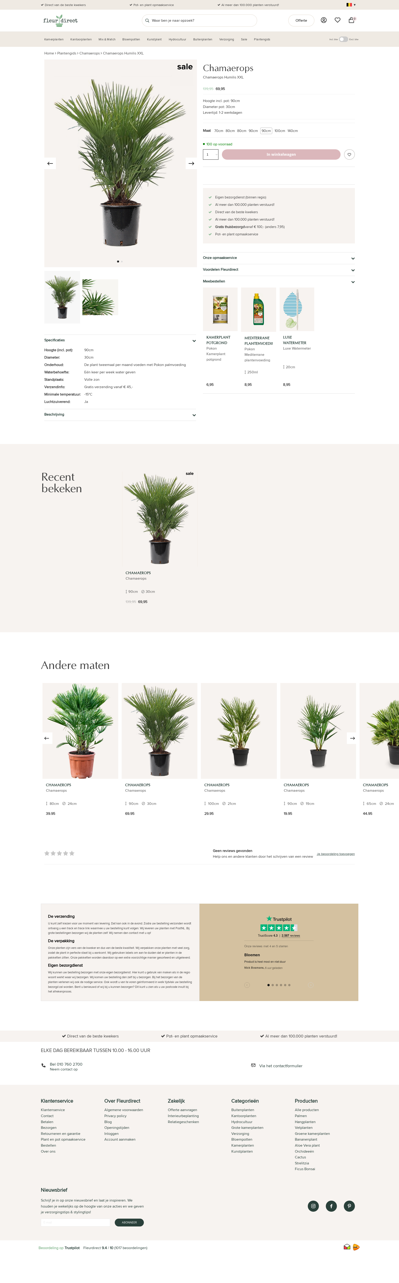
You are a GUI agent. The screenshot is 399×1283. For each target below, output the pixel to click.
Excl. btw (353, 39)
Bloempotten (241, 1139)
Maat (207, 130)
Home (49, 53)
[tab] (72, 1135)
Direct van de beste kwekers (65, 5)
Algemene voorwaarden (123, 1109)
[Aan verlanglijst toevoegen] (349, 154)
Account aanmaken (120, 1139)
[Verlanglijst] (337, 20)
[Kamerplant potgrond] (220, 309)
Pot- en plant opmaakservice (153, 5)
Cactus (300, 1157)
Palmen (301, 1115)
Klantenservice (53, 1109)
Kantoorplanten (243, 1115)
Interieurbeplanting (183, 1115)
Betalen (47, 1121)
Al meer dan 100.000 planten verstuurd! (250, 5)
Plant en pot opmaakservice (63, 1139)
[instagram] (313, 1206)
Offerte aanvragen (182, 1109)
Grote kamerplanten (247, 1127)
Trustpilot (72, 1247)
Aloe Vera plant (307, 1145)
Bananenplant (306, 1139)
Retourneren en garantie (60, 1133)
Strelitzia (302, 1163)
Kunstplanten (242, 1151)
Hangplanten (305, 1121)
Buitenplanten (242, 1109)
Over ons (48, 1151)
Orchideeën (304, 1151)
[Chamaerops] (159, 519)
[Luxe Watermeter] (297, 309)
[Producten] (323, 20)
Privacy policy (115, 1115)
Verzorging (240, 1133)
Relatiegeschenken (183, 1121)
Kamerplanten (242, 1145)
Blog (108, 1121)
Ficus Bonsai (305, 1169)
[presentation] (50, 163)
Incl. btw (333, 39)
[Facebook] (331, 1206)
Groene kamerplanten (312, 1133)
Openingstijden (116, 1127)
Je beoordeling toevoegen (336, 853)
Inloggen (111, 1133)
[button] (118, 261)
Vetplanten (304, 1127)
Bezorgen (49, 1127)
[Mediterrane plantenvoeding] (258, 310)
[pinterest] (349, 1206)
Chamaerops (89, 53)
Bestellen (48, 1145)
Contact (47, 1115)
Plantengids (66, 53)
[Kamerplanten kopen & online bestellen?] (60, 20)
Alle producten (307, 1109)
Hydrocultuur (241, 1121)
